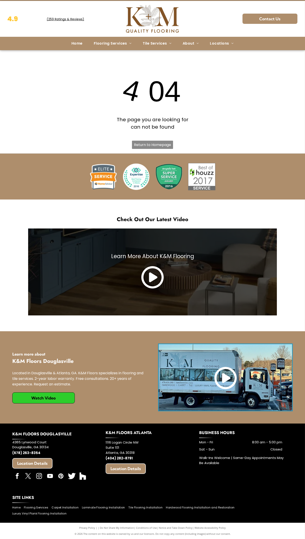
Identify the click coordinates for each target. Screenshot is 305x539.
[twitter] (28, 476)
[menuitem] (77, 43)
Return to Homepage (152, 144)
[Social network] (72, 476)
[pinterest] (61, 476)
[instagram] (39, 476)
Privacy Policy (87, 527)
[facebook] (17, 476)
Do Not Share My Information (117, 527)
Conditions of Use (146, 527)
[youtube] (50, 476)
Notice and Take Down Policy (175, 527)
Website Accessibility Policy (210, 527)
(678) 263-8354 (26, 453)
